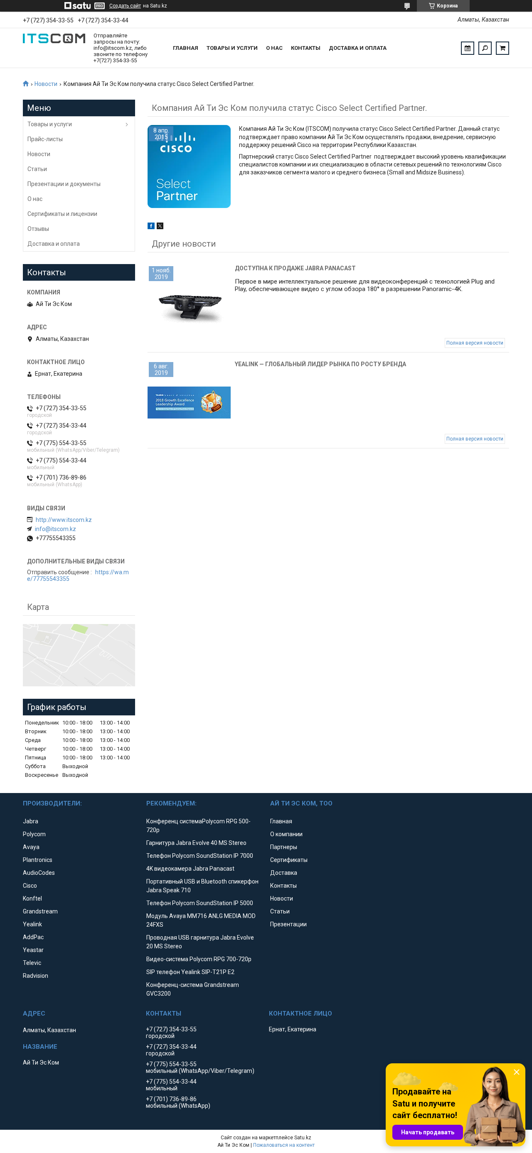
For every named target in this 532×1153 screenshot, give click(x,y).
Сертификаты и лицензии (62, 214)
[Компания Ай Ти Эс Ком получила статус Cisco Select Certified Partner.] (189, 166)
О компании (286, 834)
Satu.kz (302, 1138)
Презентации (288, 924)
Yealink (32, 924)
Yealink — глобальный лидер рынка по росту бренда (320, 364)
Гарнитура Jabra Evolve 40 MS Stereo (196, 843)
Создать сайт (125, 6)
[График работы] (467, 48)
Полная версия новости (474, 343)
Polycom (34, 834)
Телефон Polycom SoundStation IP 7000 (199, 855)
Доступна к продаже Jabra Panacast (295, 268)
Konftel (32, 898)
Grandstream (40, 911)
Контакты (305, 48)
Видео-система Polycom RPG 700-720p (198, 959)
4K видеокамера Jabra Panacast (190, 868)
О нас (274, 48)
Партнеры (283, 847)
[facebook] (151, 227)
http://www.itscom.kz (64, 520)
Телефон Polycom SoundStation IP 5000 (199, 903)
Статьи (37, 169)
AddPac (33, 937)
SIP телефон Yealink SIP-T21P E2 (190, 972)
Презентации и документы (64, 184)
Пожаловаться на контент (284, 1145)
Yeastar (33, 950)
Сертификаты (289, 860)
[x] (160, 227)
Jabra (30, 821)
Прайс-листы (45, 139)
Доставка (283, 872)
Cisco (30, 885)
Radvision (35, 975)
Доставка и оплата (358, 48)
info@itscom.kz (55, 529)
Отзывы (38, 228)
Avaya (31, 847)
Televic (32, 963)
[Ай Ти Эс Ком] (54, 48)
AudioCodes (39, 872)
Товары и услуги (232, 48)
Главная (185, 48)
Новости (45, 84)
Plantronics (37, 860)
